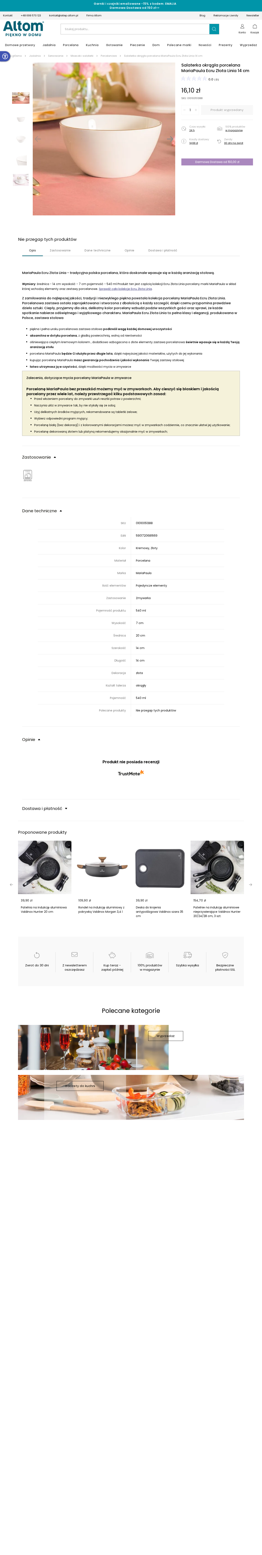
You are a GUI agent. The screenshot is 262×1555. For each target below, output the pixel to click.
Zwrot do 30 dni (37, 965)
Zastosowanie (60, 250)
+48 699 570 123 (31, 15)
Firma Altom (94, 15)
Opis (32, 250)
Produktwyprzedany (227, 110)
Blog (202, 15)
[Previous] (38, 139)
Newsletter (252, 15)
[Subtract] (184, 110)
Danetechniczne (98, 250)
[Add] (196, 110)
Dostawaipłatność (162, 250)
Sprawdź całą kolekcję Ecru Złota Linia (125, 289)
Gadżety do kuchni (80, 1086)
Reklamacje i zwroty (225, 15)
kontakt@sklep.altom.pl (63, 15)
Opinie (129, 250)
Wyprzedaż (166, 1036)
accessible (5, 56)
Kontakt (7, 15)
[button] (214, 29)
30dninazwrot (233, 143)
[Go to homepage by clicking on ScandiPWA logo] (23, 29)
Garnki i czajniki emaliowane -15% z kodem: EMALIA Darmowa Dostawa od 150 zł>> (135, 6)
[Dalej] (170, 139)
